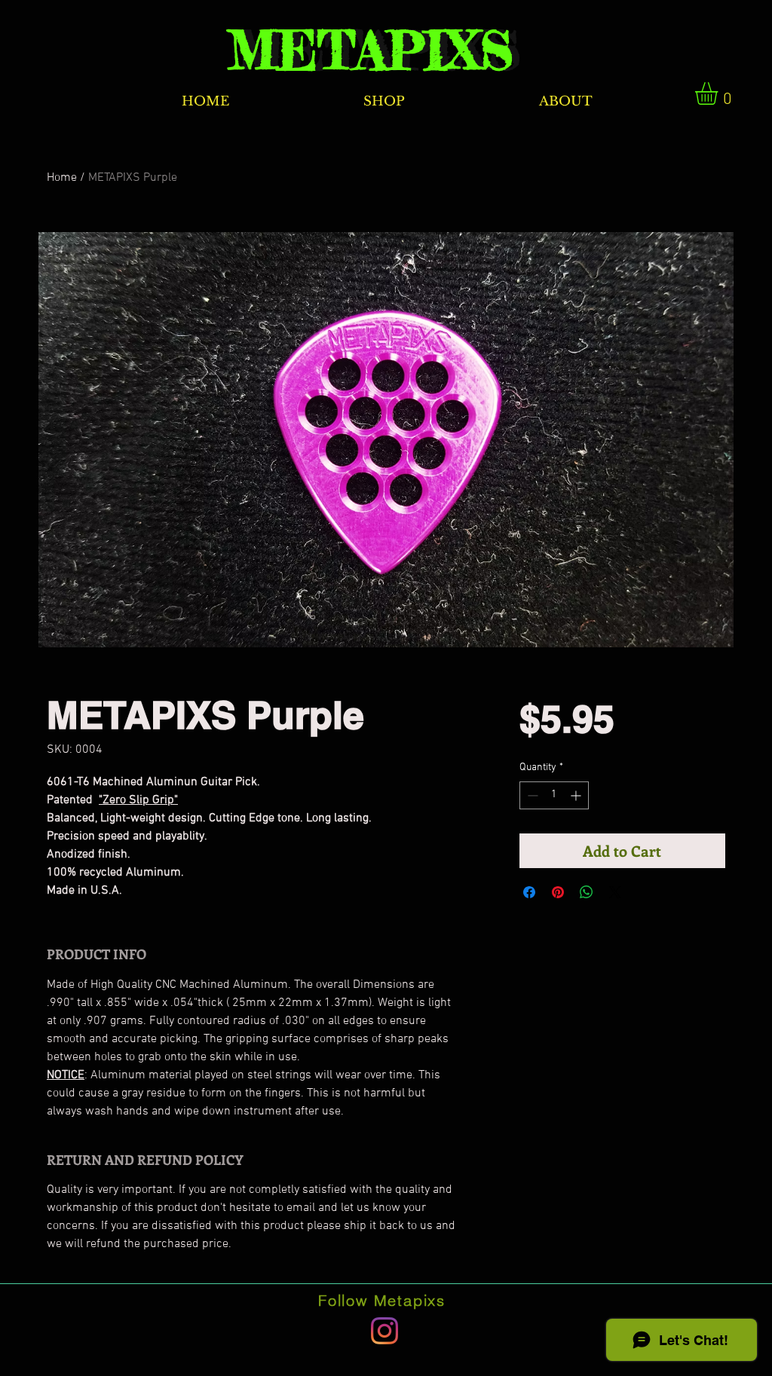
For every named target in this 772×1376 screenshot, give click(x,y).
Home (62, 177)
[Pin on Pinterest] (558, 892)
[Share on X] (615, 892)
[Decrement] (531, 795)
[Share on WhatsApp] (586, 892)
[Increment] (577, 795)
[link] (719, 93)
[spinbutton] (554, 795)
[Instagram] (384, 1330)
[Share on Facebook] (529, 892)
